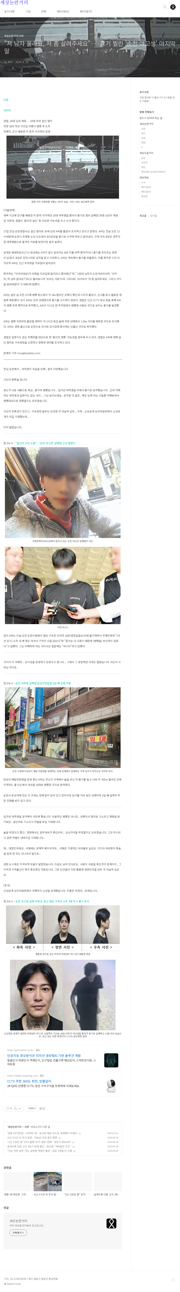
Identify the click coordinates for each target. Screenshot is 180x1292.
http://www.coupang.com (22, 1075)
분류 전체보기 (147, 112)
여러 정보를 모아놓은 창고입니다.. (27, 1225)
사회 (26, 1127)
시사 (143, 182)
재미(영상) (63, 11)
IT (142, 147)
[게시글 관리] (20, 1108)
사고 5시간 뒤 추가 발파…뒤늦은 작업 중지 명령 (32, 1137)
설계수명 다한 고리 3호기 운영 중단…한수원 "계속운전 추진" (39, 1146)
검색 (165, 7)
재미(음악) (86, 11)
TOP (173, 1280)
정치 (143, 133)
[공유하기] (15, 1108)
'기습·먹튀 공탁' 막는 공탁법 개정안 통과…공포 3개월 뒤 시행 (39, 1151)
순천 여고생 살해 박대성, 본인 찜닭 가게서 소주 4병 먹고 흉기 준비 (52, 901)
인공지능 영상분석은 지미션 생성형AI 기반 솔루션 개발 (44, 1055)
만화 (43, 11)
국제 (143, 138)
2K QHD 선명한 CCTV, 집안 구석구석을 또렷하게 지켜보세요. (43, 1086)
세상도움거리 (146, 153)
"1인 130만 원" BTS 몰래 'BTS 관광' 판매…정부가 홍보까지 (39, 1142)
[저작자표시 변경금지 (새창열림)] (42, 1108)
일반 (143, 158)
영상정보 (144, 177)
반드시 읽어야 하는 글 (151, 118)
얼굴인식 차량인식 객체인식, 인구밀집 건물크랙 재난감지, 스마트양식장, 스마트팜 (51, 1062)
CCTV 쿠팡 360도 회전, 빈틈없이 (29, 1081)
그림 (28, 11)
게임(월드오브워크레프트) (153, 171)
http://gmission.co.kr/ (20, 1050)
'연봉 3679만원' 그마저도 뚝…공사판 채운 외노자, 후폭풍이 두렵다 (42, 1133)
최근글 (143, 215)
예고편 (144, 196)
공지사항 (9, 11)
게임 (143, 167)
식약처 (144, 162)
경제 (143, 142)
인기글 (153, 215)
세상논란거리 (14, 2)
